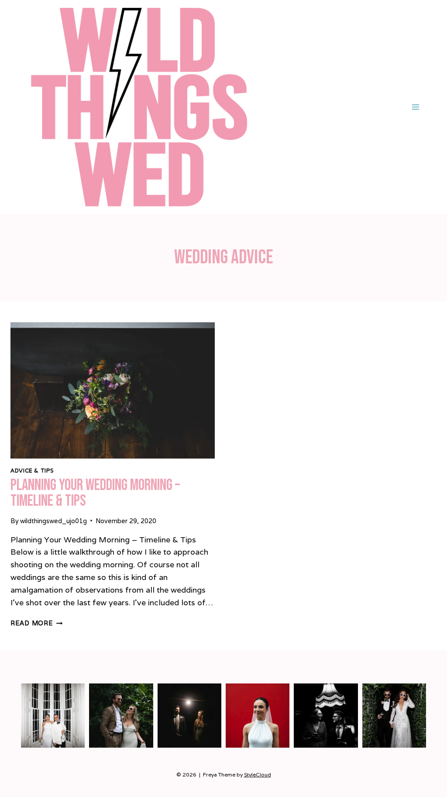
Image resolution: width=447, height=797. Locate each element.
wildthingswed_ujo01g (53, 521)
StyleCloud (257, 774)
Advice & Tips (32, 470)
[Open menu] (415, 107)
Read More (36, 623)
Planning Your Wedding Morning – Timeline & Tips (95, 493)
